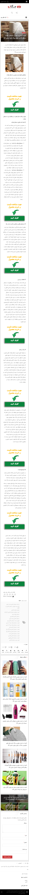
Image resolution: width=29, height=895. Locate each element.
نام (26, 835)
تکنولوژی (23, 32)
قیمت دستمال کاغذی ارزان (14, 627)
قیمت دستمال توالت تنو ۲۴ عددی (12, 625)
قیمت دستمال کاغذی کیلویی (13, 638)
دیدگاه (25, 823)
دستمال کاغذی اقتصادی (14, 616)
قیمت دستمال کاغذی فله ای (13, 635)
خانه (26, 863)
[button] (16, 13)
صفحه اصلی (26, 881)
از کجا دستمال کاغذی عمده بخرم (13, 604)
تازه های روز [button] (3, 17)
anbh (14, 32)
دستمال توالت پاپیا (15, 614)
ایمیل (25, 842)
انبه (24, 644)
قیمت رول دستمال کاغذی (14, 640)
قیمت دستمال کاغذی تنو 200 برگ (12, 629)
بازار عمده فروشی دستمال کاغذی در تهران (12, 607)
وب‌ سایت (24, 849)
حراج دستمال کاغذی (15, 610)
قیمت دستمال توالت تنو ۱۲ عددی (12, 623)
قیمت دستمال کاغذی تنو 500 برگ (12, 631)
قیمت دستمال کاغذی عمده (14, 633)
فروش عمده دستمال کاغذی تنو (13, 620)
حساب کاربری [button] (4, 1)
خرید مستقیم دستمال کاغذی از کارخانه (11, 612)
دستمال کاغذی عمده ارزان (14, 618)
